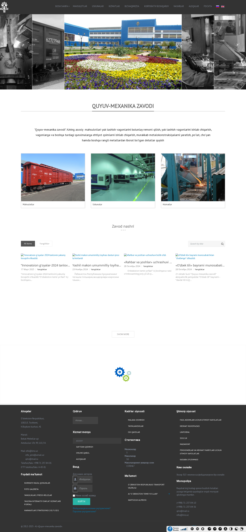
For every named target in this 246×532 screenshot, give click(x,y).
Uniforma (184, 432)
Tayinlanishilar (135, 426)
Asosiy (79, 441)
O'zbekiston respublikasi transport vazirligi (146, 486)
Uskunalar (98, 6)
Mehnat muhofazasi (190, 426)
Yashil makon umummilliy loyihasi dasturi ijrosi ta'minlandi (96, 265)
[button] (3, 56)
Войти (81, 501)
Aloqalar (194, 6)
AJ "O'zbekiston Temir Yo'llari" (143, 494)
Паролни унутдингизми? (84, 511)
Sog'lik (183, 438)
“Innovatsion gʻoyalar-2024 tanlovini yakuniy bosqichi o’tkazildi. (45, 265)
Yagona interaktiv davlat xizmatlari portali (42, 503)
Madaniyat (185, 444)
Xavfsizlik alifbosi (137, 500)
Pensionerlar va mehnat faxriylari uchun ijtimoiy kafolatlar (201, 452)
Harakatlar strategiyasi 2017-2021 (41, 510)
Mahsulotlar (80, 6)
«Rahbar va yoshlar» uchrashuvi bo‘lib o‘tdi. (148, 262)
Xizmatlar (114, 6)
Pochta (208, 6)
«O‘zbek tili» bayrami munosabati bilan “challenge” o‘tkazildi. (200, 265)
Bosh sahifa (61, 6)
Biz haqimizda (132, 6)
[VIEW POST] (45, 257)
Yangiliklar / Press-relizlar (38, 495)
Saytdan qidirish (84, 447)
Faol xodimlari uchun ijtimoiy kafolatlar (200, 420)
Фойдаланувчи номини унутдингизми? (91, 508)
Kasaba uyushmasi (189, 459)
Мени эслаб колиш (85, 495)
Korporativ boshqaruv (156, 6)
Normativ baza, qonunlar (37, 483)
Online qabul (83, 453)
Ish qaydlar (134, 432)
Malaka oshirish (136, 420)
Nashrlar (179, 6)
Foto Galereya (31, 489)
